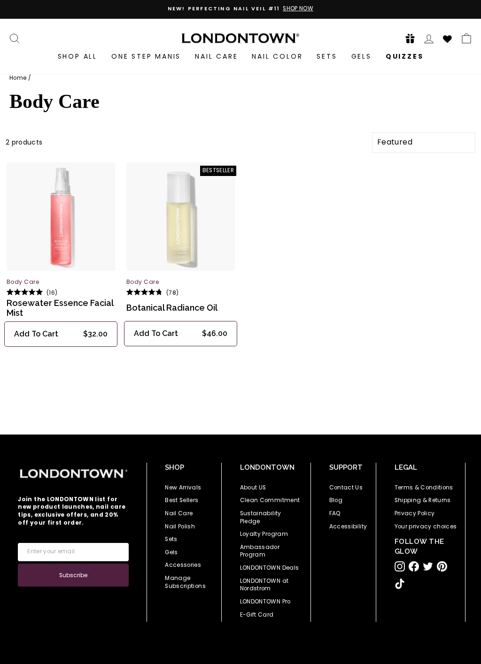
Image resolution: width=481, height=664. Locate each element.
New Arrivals (183, 487)
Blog (335, 500)
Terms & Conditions (424, 487)
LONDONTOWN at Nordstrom (264, 585)
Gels (361, 56)
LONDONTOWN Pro (265, 601)
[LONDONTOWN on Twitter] (428, 566)
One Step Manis (146, 56)
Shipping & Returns (423, 500)
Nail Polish (180, 526)
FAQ (335, 513)
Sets (327, 56)
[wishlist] (447, 37)
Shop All (77, 56)
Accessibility (348, 526)
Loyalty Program (264, 534)
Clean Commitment (270, 500)
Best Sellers (181, 500)
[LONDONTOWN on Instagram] (400, 566)
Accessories (183, 565)
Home (17, 78)
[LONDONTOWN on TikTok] (400, 584)
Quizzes (405, 56)
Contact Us (346, 487)
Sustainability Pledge (260, 517)
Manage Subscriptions (185, 582)
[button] (407, 38)
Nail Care (216, 56)
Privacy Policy (415, 513)
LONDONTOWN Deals (269, 568)
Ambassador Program (260, 551)
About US (253, 487)
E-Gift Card (257, 614)
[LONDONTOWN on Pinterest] (442, 566)
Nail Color (277, 56)
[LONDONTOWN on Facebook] (414, 566)
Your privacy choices (426, 526)
